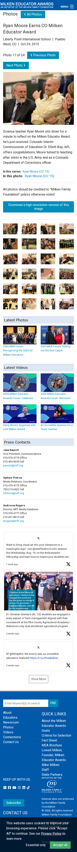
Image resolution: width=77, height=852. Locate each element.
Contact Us (11, 742)
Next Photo (14, 65)
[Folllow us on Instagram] (19, 788)
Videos (8, 732)
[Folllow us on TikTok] (28, 788)
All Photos (34, 14)
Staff (45, 770)
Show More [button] (38, 679)
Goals (46, 730)
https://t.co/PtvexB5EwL (44, 657)
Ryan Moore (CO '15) (36, 171)
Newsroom (11, 722)
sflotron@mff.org (13, 493)
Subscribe (13, 803)
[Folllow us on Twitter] (5, 788)
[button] (38, 551)
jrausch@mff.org (13, 465)
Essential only (36, 845)
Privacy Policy (51, 833)
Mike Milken (50, 765)
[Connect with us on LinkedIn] (24, 788)
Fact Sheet (49, 740)
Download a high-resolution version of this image (38, 207)
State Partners (52, 775)
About (7, 713)
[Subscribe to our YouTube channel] (14, 788)
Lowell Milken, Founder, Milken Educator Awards (54, 755)
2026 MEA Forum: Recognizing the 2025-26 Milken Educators (17, 350)
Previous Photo (44, 55)
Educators (10, 717)
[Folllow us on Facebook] (10, 788)
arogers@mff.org (13, 520)
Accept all (60, 845)
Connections (12, 737)
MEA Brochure (52, 745)
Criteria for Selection (56, 735)
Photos (8, 727)
